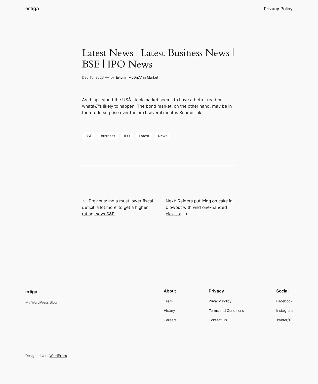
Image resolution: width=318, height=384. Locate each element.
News (162, 136)
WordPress (58, 355)
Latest (144, 136)
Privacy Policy (278, 8)
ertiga (32, 8)
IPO (127, 136)
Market (152, 77)
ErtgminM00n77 (129, 77)
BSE (88, 136)
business (108, 136)
